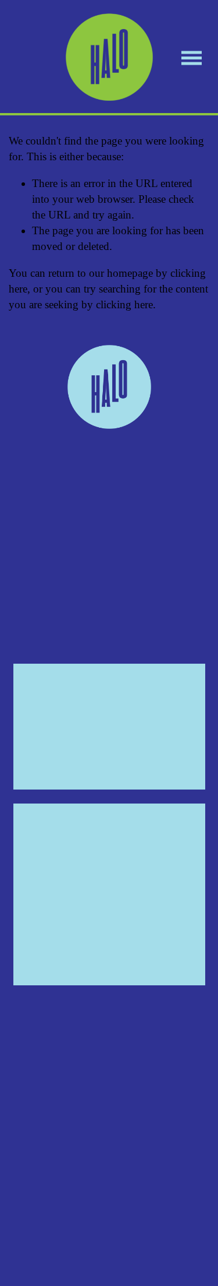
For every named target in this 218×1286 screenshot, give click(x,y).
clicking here (124, 304)
